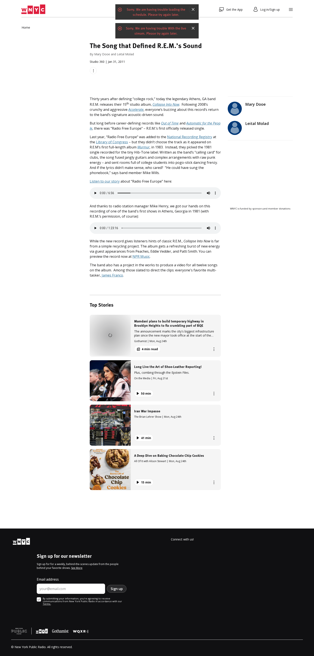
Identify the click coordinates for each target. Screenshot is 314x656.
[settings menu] (290, 9)
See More (76, 568)
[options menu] (93, 70)
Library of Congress (112, 142)
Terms (47, 603)
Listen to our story (105, 181)
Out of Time (170, 123)
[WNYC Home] (33, 9)
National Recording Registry (189, 137)
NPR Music (141, 256)
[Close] (193, 9)
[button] (155, 336)
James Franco (112, 275)
